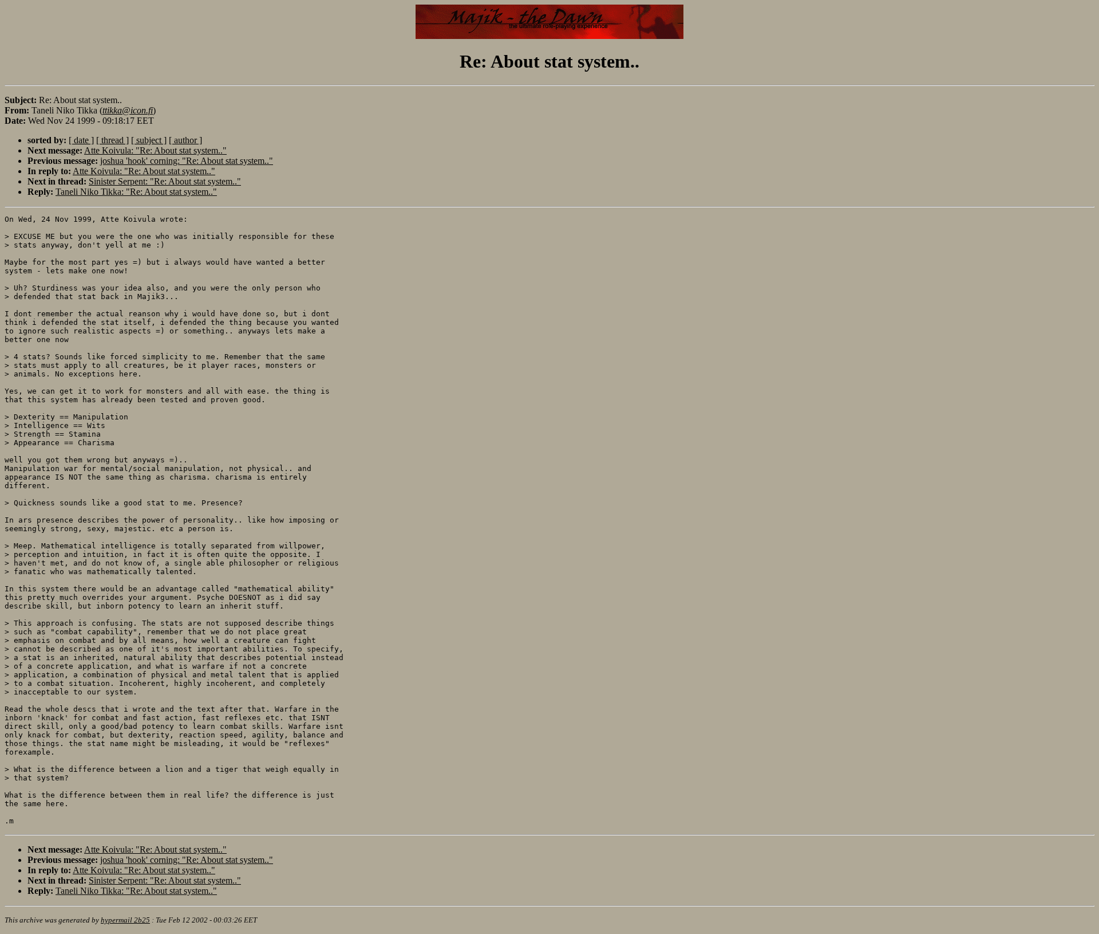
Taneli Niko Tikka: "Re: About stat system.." (136, 192)
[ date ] (81, 140)
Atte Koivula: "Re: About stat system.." (155, 150)
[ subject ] (149, 140)
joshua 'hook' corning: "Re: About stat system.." (186, 161)
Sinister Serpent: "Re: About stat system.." (165, 181)
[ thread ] (112, 140)
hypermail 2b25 (125, 920)
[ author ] (185, 140)
